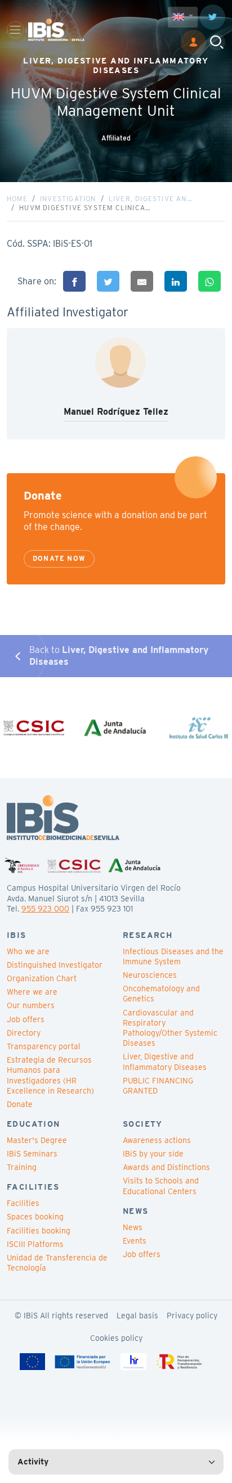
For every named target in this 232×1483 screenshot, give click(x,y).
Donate (20, 1104)
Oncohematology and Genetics (161, 993)
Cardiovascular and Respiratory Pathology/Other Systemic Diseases (170, 1028)
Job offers (25, 1019)
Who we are (28, 951)
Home (17, 198)
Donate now (59, 558)
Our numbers (31, 1005)
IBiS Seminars (32, 1153)
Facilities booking (38, 1230)
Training (22, 1167)
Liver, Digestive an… (151, 198)
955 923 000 (45, 908)
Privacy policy (192, 1315)
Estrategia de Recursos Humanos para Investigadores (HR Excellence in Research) (50, 1075)
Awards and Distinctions (166, 1167)
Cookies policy (116, 1338)
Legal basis (137, 1315)
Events (134, 1240)
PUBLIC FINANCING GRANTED (158, 1085)
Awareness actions (157, 1140)
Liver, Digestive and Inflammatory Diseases (165, 1061)
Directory (24, 1032)
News (132, 1227)
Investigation (68, 198)
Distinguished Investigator (54, 964)
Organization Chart (42, 978)
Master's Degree (37, 1140)
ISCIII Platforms (35, 1244)
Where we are (32, 991)
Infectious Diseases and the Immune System (173, 956)
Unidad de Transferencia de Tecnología (57, 1262)
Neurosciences (150, 974)
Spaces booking (35, 1216)
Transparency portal (44, 1046)
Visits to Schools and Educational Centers (161, 1185)
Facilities (23, 1203)
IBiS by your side (153, 1153)
